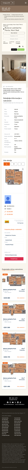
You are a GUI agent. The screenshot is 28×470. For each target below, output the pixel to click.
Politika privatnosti (9, 404)
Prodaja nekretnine (5, 435)
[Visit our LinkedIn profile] (18, 402)
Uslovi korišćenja (19, 404)
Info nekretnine (17, 419)
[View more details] (7, 164)
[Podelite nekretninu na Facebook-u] (19, 46)
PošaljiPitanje (14, 258)
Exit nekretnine (17, 427)
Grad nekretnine (5, 418)
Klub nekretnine (5, 424)
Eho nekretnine (17, 424)
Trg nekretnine (17, 430)
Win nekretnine (17, 425)
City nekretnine (17, 418)
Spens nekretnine (5, 425)
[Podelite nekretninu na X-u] (23, 46)
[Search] (12, 2)
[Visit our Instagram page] (10, 402)
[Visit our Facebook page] (7, 402)
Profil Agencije (20, 223)
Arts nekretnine (5, 432)
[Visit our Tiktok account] (20, 402)
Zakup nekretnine (17, 433)
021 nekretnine (5, 419)
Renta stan (4, 433)
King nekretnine (5, 430)
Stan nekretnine (5, 427)
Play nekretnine (5, 429)
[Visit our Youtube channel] (13, 402)
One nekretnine (17, 432)
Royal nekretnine (5, 421)
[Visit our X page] (15, 402)
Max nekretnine (17, 429)
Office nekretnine (5, 422)
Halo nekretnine (17, 422)
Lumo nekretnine (17, 435)
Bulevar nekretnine (18, 421)
